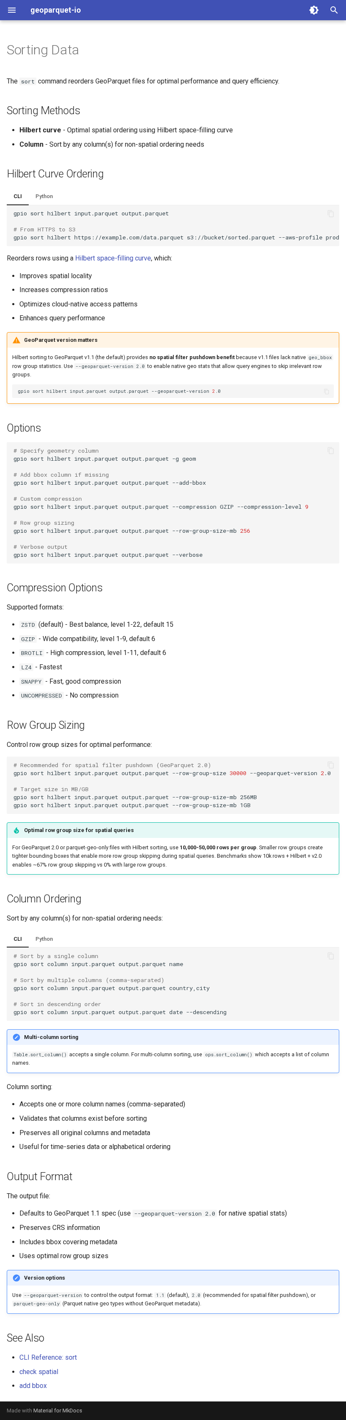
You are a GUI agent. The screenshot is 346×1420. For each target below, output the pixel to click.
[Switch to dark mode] (313, 10)
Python (44, 196)
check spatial (38, 1372)
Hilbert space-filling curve (113, 258)
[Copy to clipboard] (331, 214)
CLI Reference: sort (48, 1357)
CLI (18, 196)
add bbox (33, 1386)
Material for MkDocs (57, 1410)
